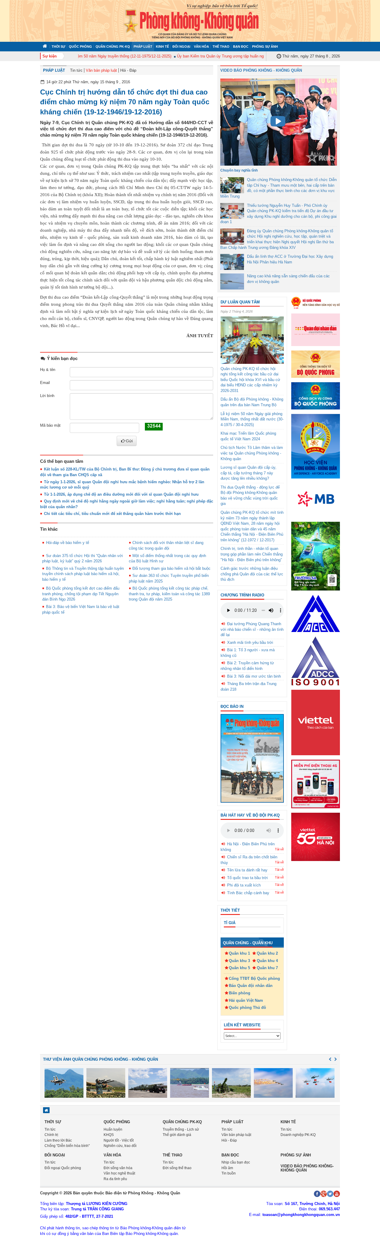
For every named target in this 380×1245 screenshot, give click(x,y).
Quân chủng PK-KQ (113, 46)
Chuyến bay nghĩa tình (239, 170)
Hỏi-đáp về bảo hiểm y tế (67, 542)
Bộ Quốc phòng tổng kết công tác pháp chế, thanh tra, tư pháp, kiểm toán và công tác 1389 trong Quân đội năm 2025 (169, 593)
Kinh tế (162, 46)
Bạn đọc (240, 46)
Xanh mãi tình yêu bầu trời (250, 642)
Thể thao (221, 46)
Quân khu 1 (239, 953)
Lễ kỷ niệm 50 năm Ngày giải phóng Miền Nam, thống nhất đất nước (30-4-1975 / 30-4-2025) (252, 419)
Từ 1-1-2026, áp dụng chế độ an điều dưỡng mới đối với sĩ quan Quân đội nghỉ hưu (121, 494)
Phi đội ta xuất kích (244, 885)
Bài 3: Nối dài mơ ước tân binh (254, 676)
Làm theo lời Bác (58, 1140)
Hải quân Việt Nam (246, 1000)
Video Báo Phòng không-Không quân (307, 1168)
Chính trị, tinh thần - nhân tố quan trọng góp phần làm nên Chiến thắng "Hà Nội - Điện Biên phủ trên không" (252, 554)
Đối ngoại (181, 46)
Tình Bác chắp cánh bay (248, 893)
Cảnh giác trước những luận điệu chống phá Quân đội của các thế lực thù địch (252, 574)
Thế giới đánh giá (177, 1135)
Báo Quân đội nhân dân (251, 985)
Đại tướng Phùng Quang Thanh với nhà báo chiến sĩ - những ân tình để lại (252, 629)
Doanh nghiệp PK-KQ (298, 1135)
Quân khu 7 (267, 968)
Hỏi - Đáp (128, 70)
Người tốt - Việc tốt (119, 1140)
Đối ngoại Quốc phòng (63, 1168)
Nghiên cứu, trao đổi (120, 1146)
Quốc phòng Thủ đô (247, 1007)
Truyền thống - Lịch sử (181, 1129)
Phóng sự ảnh (265, 46)
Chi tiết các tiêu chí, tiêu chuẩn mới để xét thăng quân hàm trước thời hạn (112, 513)
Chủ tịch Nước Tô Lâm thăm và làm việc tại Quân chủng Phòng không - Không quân (252, 453)
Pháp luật (143, 46)
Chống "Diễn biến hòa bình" (67, 1146)
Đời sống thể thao (177, 1168)
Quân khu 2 (267, 953)
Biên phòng (239, 993)
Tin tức (76, 70)
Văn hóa (201, 46)
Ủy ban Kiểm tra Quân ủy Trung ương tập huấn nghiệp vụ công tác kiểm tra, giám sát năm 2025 (248, 56)
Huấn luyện (113, 1129)
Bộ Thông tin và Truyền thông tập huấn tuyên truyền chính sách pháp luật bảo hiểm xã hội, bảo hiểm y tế (83, 574)
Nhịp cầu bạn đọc (235, 1162)
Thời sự (58, 46)
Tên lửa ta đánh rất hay (247, 870)
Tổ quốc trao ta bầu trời (247, 878)
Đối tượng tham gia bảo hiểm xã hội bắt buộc (171, 568)
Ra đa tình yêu (115, 1179)
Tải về (279, 849)
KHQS (109, 1135)
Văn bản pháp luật (101, 70)
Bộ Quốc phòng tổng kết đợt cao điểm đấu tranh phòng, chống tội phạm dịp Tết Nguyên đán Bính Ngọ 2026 (80, 593)
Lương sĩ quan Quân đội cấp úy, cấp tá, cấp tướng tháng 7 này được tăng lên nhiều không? (248, 473)
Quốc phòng (80, 46)
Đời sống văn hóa (118, 1168)
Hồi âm (227, 1168)
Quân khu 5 (239, 968)
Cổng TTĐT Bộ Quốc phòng (254, 978)
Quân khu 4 (267, 960)
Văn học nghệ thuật (119, 1173)
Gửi (129, 441)
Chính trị (51, 1135)
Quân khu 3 (239, 960)
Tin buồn (228, 1173)
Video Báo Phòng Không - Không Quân (261, 70)
